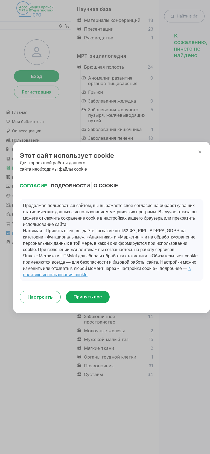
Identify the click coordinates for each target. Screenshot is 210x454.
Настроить (40, 297)
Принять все (88, 296)
